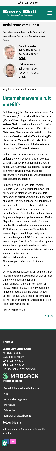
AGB (6, 394)
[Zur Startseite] (20, 13)
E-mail (16, 316)
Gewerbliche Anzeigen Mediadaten (22, 388)
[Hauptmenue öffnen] (49, 13)
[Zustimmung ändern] (4, 443)
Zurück (49, 316)
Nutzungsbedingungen (15, 399)
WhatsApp (22, 316)
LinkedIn (11, 316)
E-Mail (22, 58)
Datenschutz (10, 410)
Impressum (9, 404)
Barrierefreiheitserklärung (17, 415)
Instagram (13, 441)
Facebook (5, 316)
